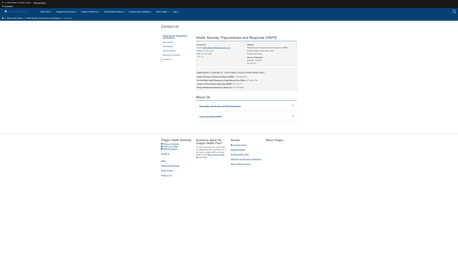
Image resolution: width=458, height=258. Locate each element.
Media (163, 161)
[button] (7, 6)
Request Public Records (170, 165)
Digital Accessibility (238, 149)
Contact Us (167, 59)
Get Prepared (168, 46)
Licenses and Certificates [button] (141, 11)
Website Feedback (170, 149)
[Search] (454, 11)
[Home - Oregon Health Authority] (3, 18)
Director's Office (167, 170)
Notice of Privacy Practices (241, 164)
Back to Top (167, 175)
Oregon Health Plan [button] (91, 11)
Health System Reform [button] (115, 11)
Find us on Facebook (171, 144)
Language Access (239, 145)
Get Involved (167, 42)
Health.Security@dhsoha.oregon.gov (216, 47)
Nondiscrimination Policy (240, 154)
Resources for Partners (171, 55)
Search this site (55, 21)
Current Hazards (169, 50)
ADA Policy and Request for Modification (246, 159)
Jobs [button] (176, 11)
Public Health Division (15, 18)
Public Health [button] (163, 11)
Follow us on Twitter (170, 146)
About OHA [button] (46, 11)
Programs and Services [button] (67, 11)
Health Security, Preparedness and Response (43, 18)
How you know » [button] (40, 3)
